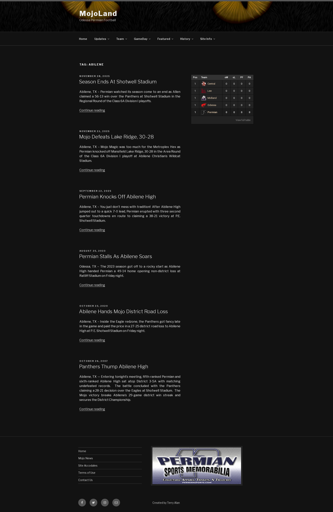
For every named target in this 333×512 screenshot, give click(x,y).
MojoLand (98, 13)
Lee (210, 90)
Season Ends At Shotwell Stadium (118, 82)
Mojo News (85, 458)
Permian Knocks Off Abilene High (117, 197)
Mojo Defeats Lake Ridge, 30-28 (116, 137)
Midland (212, 98)
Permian (212, 112)
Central (211, 83)
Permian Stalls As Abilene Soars (115, 256)
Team (204, 77)
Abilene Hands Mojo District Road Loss (123, 311)
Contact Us (85, 480)
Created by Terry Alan (166, 502)
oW (226, 77)
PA (249, 77)
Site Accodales (88, 465)
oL (234, 77)
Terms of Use (86, 472)
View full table (243, 120)
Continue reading (92, 110)
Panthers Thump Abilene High (113, 366)
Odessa (212, 105)
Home (83, 38)
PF (241, 77)
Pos (195, 77)
